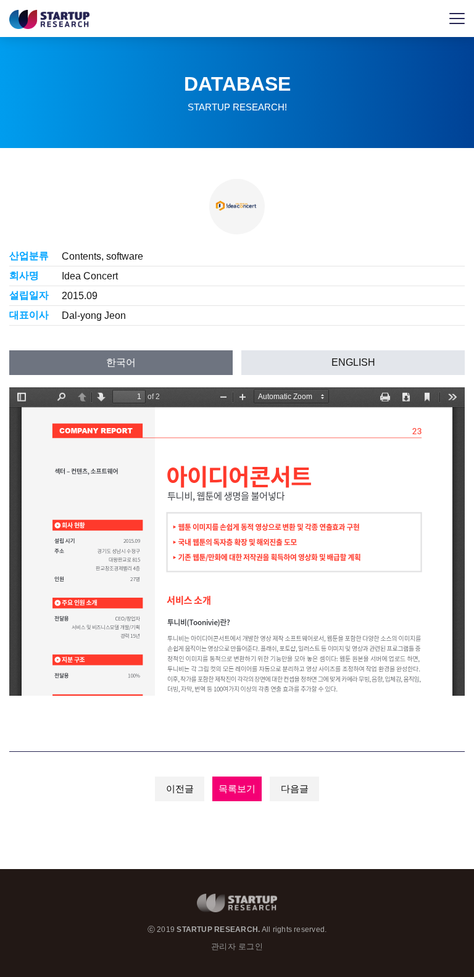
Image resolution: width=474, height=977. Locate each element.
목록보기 (237, 788)
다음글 (295, 788)
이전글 (180, 788)
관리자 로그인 (237, 946)
